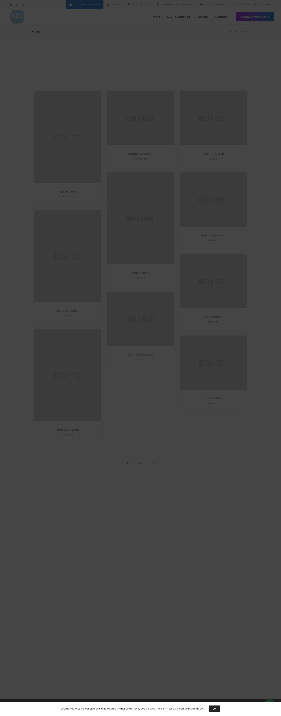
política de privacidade (189, 708)
